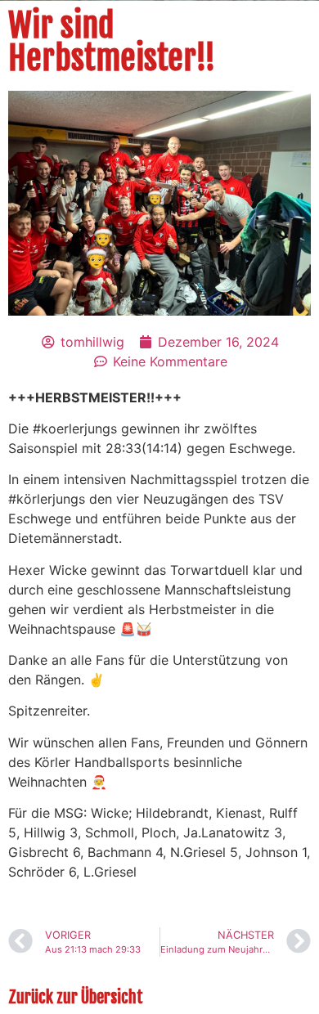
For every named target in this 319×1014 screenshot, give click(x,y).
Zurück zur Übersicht (75, 997)
